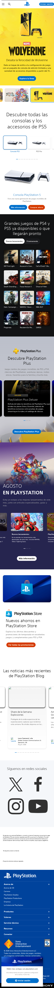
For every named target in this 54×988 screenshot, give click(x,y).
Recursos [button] (8, 932)
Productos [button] (9, 915)
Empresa (7, 905)
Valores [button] (7, 920)
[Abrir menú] (3, 4)
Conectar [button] (8, 937)
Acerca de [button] (8, 887)
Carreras (7, 895)
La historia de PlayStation (13, 908)
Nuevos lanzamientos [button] (14, 245)
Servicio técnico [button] (11, 926)
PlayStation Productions (13, 902)
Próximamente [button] (32, 245)
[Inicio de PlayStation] (27, 4)
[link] (27, 531)
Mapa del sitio (45, 980)
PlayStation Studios (11, 898)
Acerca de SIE (9, 891)
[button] (27, 98)
